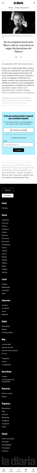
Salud (4, 266)
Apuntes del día (7, 347)
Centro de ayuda (8, 439)
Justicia (4, 251)
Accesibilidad (6, 445)
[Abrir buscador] (34, 3)
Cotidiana (5, 229)
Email (5, 141)
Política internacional (22, 8)
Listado (4, 376)
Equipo (4, 397)
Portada (5, 208)
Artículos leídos (7, 332)
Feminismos (6, 245)
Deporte (5, 235)
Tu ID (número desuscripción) (8, 381)
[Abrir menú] (3, 2)
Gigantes (5, 314)
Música (4, 329)
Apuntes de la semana (10, 350)
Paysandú (5, 290)
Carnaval (5, 223)
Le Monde (5, 308)
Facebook (5, 424)
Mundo (4, 257)
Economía (5, 238)
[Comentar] (21, 57)
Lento (4, 311)
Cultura (4, 232)
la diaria (5, 305)
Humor (4, 362)
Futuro (4, 248)
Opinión (4, 260)
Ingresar (8, 190)
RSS (3, 411)
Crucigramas (6, 365)
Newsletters (6, 408)
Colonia (4, 284)
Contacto (5, 451)
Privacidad (6, 448)
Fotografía (5, 358)
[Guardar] (16, 57)
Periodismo (6, 326)
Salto (3, 293)
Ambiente (5, 220)
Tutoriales (5, 442)
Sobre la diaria (7, 393)
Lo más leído (6, 344)
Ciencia (4, 226)
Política (10, 8)
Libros (4, 254)
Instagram (5, 421)
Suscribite (7, 196)
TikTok (4, 427)
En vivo (4, 354)
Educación (5, 241)
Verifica (4, 272)
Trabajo (4, 269)
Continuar (18, 150)
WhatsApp (5, 418)
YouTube (5, 414)
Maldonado (6, 287)
